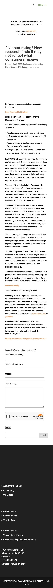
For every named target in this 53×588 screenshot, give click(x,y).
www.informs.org (39, 314)
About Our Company (12, 486)
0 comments (34, 67)
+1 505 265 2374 (9, 560)
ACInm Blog (8, 490)
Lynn (9, 64)
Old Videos (8, 495)
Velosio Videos (10, 515)
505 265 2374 (31, 31)
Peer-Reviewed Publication (16, 112)
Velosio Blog (9, 520)
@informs (9, 317)
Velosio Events (10, 530)
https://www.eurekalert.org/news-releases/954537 (25, 339)
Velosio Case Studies (13, 535)
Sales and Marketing (19, 67)
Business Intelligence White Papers (19, 539)
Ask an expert (9, 511)
